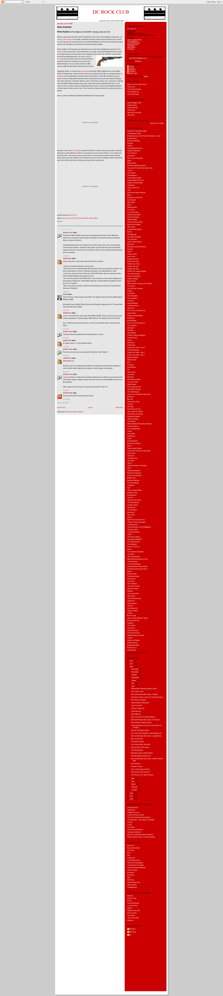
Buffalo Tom (131, 478)
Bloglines (132, 70)
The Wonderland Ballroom (136, 867)
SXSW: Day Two (133, 266)
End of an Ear (132, 913)
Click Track (131, 87)
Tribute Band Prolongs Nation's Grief (144, 688)
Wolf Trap (130, 880)
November (135, 672)
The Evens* (131, 628)
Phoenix (130, 143)
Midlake (130, 591)
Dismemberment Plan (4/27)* (137, 569)
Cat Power (131, 293)
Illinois (129, 549)
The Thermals (132, 239)
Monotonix (131, 342)
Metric (129, 160)
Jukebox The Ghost (134, 500)
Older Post (119, 407)
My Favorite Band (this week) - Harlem (144, 694)
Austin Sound (132, 105)
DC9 (128, 853)
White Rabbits (93, 218)
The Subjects (76, 150)
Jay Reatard (131, 200)
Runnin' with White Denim (140, 730)
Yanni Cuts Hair (136, 705)
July (133, 683)
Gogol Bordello (132, 303)
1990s (129, 534)
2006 (132, 799)
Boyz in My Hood (137, 739)
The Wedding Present (134, 148)
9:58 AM (66, 390)
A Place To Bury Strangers (136, 335)
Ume (129, 190)
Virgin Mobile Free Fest (135, 180)
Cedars (129, 638)
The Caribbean (132, 41)
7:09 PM (66, 292)
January (134, 790)
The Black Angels (133, 576)
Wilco (129, 195)
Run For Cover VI (133, 547)
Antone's (130, 920)
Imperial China (132, 492)
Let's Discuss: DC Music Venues (142, 775)
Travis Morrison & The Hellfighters (139, 527)
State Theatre (132, 885)
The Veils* (130, 554)
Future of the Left (133, 187)
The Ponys (131, 581)
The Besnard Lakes (134, 133)
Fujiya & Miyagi (132, 278)
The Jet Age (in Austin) (135, 411)
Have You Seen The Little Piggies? (143, 717)
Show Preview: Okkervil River (141, 722)
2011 (132, 661)
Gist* (129, 488)
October (134, 675)
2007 (132, 796)
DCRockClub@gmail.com (138, 58)
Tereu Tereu (131, 47)
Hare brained (64, 27)
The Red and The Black (135, 865)
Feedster (132, 71)
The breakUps (132, 298)
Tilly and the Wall (133, 401)
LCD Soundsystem (133, 564)
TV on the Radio (133, 212)
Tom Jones (131, 286)
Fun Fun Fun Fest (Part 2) (136, 310)
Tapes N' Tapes (132, 610)
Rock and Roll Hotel (73, 218)
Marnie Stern (131, 313)
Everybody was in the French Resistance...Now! (144, 136)
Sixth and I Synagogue (135, 863)
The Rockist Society (134, 89)
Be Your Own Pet (133, 620)
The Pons (130, 301)
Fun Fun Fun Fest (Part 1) (136, 323)
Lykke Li (130, 291)
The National (131, 234)
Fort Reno (130, 872)
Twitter (146, 76)
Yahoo (131, 66)
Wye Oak (130, 244)
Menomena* (131, 579)
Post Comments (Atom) (75, 412)
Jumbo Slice (67, 232)
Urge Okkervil (136, 714)
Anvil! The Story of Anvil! (135, 815)
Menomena (131, 507)
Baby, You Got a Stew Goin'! (137, 84)
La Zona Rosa (132, 905)
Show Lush (131, 110)
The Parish (131, 915)
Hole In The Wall (133, 918)
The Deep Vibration (134, 237)
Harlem (129, 146)
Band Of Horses (132, 630)
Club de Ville (131, 898)
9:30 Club (130, 850)
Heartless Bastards (134, 214)
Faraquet (130, 365)
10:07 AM (66, 399)
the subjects (84, 218)
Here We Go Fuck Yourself (140, 772)
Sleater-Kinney (132, 643)
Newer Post (61, 407)
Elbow (129, 446)
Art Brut (129, 613)
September (135, 677)
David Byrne (131, 367)
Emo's (129, 901)
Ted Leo (130, 497)
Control (129, 822)
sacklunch (67, 258)
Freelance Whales (133, 141)
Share (59, 221)
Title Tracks (131, 227)
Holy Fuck (130, 456)
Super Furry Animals (134, 475)
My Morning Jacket (133, 379)
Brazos (129, 232)
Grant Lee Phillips (133, 640)
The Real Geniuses (134, 598)
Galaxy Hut (131, 858)
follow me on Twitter (157, 123)
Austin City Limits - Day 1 (136, 355)
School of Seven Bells (135, 222)
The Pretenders (132, 296)
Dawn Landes (132, 254)
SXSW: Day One (133, 269)
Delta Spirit (131, 345)
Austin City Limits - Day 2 (136, 352)
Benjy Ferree (131, 281)
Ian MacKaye (131, 320)
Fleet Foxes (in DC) (134, 409)
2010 (132, 664)
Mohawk (130, 896)
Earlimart (130, 397)
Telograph (130, 485)
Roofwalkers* (132, 495)
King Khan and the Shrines (136, 247)
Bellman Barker (132, 357)
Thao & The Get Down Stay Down (139, 394)
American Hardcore (134, 832)
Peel (128, 362)
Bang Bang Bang (133, 645)
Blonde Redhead (133, 480)
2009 (132, 666)
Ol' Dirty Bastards (137, 750)
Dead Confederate (133, 276)
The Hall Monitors (133, 532)
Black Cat (130, 845)
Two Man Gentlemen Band (136, 165)
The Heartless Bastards (135, 552)
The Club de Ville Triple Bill (140, 744)
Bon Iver (130, 399)
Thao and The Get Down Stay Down (139, 168)
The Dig (130, 404)
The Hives (130, 460)
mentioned (85, 71)
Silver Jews (131, 372)
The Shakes (131, 421)
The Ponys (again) (133, 537)
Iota (128, 855)
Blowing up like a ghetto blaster (142, 753)
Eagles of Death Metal (135, 183)
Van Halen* (131, 433)
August (134, 680)
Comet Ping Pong (133, 860)
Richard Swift (132, 574)
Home (90, 407)
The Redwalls (132, 544)
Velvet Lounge (132, 870)
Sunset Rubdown (133, 350)
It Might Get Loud (133, 812)
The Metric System (137, 741)
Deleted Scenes (132, 44)
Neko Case (131, 256)
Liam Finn (130, 374)
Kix (128, 369)
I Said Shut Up (136, 711)
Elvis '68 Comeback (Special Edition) (140, 834)
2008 (132, 793)
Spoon (129, 251)
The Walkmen (132, 175)
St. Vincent (131, 210)
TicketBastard (132, 887)
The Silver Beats (133, 483)
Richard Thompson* (134, 473)
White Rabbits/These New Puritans (139, 424)
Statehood (130, 601)
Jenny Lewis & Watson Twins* (137, 618)
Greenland (131, 156)
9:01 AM (66, 347)
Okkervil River (132, 207)
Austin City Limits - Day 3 (136, 347)
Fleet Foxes (131, 453)
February (134, 787)
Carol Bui (130, 49)
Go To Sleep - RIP (137, 691)
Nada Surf (130, 308)
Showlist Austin (132, 107)
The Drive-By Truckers (135, 288)
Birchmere (130, 875)
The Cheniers (132, 325)
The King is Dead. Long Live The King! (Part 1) (147, 697)
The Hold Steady (133, 217)
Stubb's (129, 908)
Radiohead (131, 436)
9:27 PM (66, 310)
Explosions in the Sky (134, 197)
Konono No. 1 (132, 647)
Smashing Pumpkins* (134, 539)
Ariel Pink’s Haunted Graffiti (136, 131)
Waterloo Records (133, 910)
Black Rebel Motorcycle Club (137, 559)
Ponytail (130, 249)
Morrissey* (131, 512)
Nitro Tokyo (131, 596)
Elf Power (130, 406)
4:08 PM (66, 256)
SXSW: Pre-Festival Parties (136, 271)
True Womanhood (133, 43)
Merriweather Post (133, 882)
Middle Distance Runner (135, 635)
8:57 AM (66, 338)
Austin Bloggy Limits (134, 103)
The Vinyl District (133, 94)
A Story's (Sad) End (137, 708)
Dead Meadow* (132, 441)
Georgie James (132, 505)
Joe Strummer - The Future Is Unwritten (141, 820)
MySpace (138, 61)
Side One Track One (134, 112)
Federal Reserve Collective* (137, 465)
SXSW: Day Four (133, 261)
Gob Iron (130, 606)
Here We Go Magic (134, 224)
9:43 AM (66, 372)
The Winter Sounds (134, 389)
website (111, 153)
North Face (131, 810)
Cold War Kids (132, 338)
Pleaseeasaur (132, 603)
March (133, 784)
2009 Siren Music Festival (136, 192)
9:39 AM (66, 356)
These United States (134, 40)
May (133, 778)
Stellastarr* (131, 185)
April (133, 781)
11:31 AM (73, 215)
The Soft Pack (132, 153)
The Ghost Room (133, 903)
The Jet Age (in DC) (134, 387)
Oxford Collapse (133, 419)
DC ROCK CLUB (111, 11)
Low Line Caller (132, 382)
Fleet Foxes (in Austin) (135, 414)
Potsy (64, 218)
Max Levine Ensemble (135, 158)
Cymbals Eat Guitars (134, 229)
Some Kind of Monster (135, 829)
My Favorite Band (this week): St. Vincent (145, 720)
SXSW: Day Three (133, 264)
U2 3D (129, 825)
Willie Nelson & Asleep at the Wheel (139, 283)
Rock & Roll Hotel (133, 848)
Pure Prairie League (134, 178)
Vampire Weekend (133, 150)
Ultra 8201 (131, 115)
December (135, 669)
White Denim (131, 163)
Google (131, 68)
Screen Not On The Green (140, 747)
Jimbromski (67, 393)
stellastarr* (131, 328)
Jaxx (128, 877)
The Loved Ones (133, 593)
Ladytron (130, 623)
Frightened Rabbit (133, 416)
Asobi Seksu (131, 650)
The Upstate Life (133, 92)
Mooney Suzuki (132, 588)
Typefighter (131, 46)
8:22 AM (66, 329)
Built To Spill (131, 615)
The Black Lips (132, 458)
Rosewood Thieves (134, 443)
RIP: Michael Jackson (138, 700)
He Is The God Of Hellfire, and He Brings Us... (147, 733)
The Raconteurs (132, 426)
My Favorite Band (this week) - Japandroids (146, 736)
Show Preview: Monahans (140, 703)
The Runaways (132, 807)
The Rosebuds (132, 561)
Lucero (129, 170)
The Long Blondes (133, 428)
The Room (131, 827)
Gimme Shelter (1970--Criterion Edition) (141, 837)
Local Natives (132, 138)
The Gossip (131, 173)
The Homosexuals (133, 274)
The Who (130, 330)
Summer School (136, 766)
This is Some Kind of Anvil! (140, 769)
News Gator (133, 73)
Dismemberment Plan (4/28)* (137, 566)
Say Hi (129, 463)
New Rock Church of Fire (136, 519)
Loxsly (129, 431)
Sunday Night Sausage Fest (141, 756)
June (133, 686)
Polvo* (129, 438)
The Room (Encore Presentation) (138, 817)
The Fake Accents (133, 542)
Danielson (130, 318)
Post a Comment (63, 403)
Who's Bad (131, 202)
